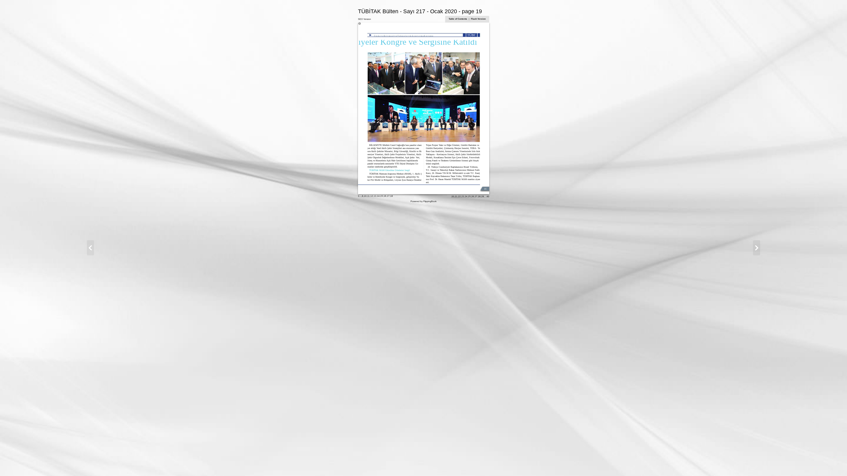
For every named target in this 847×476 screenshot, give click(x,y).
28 (479, 196)
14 (378, 196)
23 (462, 196)
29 (482, 196)
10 (365, 196)
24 (466, 196)
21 (456, 196)
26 (472, 196)
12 (371, 196)
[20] (756, 248)
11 (368, 196)
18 (391, 196)
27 (476, 196)
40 (488, 196)
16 (385, 196)
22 (459, 196)
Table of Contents (458, 19)
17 (388, 196)
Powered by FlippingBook (423, 201)
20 (453, 196)
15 (381, 196)
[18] (90, 248)
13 (375, 196)
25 (469, 196)
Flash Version (478, 19)
